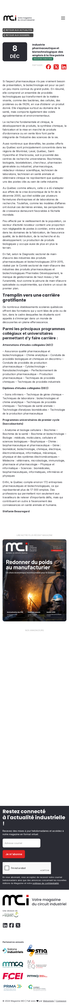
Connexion (61, 1001)
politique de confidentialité (46, 883)
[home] (19, 18)
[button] (62, 18)
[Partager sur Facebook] (48, 67)
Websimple (48, 1001)
